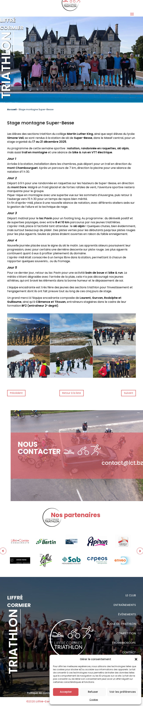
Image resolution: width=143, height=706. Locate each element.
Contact (129, 652)
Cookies (93, 699)
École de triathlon (121, 624)
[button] (136, 659)
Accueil (12, 109)
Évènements (127, 614)
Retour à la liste (71, 393)
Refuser (93, 692)
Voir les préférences (122, 692)
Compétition (126, 633)
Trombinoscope (124, 643)
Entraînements (125, 605)
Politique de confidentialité (44, 693)
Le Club (130, 595)
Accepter (66, 692)
